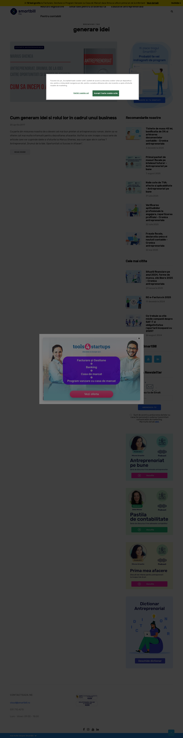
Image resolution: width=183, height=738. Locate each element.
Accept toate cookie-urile (106, 93)
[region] (92, 87)
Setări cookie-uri (81, 93)
